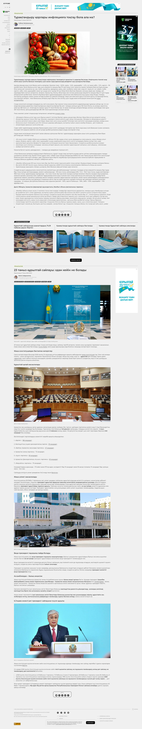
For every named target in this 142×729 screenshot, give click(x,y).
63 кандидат (53, 459)
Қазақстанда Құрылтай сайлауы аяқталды (117, 226)
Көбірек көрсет (76, 260)
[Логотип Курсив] (6, 3)
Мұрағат (61, 718)
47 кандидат (49, 448)
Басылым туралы (63, 716)
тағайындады (99, 581)
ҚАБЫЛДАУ (90, 722)
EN (7, 7)
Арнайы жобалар (6, 43)
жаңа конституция (88, 354)
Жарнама (8, 41)
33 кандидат (52, 444)
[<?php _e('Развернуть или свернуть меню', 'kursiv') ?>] (9, 49)
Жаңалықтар (7, 15)
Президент (44, 281)
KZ (9, 7)
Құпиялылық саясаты (105, 716)
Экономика (7, 27)
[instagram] (58, 713)
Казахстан (7, 51)
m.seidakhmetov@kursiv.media (25, 278)
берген (24, 665)
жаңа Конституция (19, 281)
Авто (9, 17)
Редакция (8, 39)
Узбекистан (7, 52)
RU (5, 7)
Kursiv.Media (43, 347)
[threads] (65, 713)
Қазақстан (23, 28)
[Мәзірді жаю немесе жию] (9, 35)
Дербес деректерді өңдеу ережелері (108, 718)
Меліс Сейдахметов (24, 275)
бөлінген (55, 472)
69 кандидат (33, 455)
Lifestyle (8, 26)
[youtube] (68, 713)
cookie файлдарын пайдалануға (64, 724)
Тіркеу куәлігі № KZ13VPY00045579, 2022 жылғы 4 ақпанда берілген (27, 714)
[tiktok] (61, 713)
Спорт (8, 31)
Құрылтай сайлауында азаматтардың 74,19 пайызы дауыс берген (32, 227)
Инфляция (17, 28)
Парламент (37, 281)
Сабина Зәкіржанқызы (25, 23)
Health (8, 29)
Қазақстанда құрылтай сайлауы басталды (74, 226)
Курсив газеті (7, 20)
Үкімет (28, 28)
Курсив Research (6, 22)
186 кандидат (27, 440)
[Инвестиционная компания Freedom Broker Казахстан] (6, 12)
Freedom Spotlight (6, 44)
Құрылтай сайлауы (29, 281)
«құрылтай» (18, 358)
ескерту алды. (60, 113)
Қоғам (8, 24)
